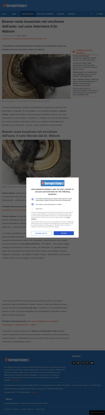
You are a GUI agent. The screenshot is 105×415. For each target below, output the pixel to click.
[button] (52, 208)
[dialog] (52, 207)
